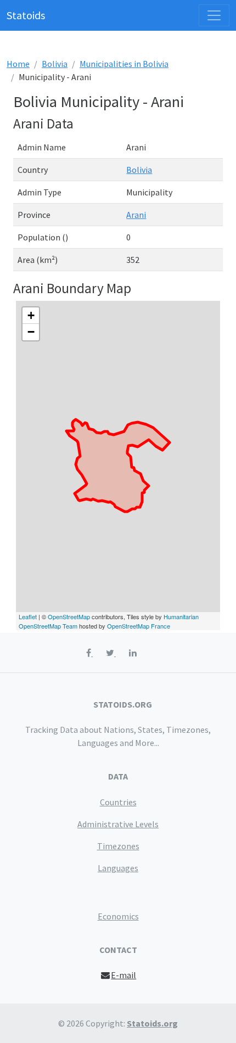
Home (18, 63)
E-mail (123, 974)
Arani (136, 214)
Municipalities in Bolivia (124, 63)
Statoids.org (152, 1023)
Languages (118, 867)
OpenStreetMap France (138, 625)
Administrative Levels (118, 823)
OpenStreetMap (69, 616)
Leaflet (28, 616)
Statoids (26, 15)
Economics (118, 916)
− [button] (31, 332)
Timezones (118, 845)
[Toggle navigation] (214, 15)
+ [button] (31, 315)
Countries (118, 802)
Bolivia (55, 63)
